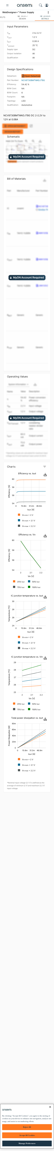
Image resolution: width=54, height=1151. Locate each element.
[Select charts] (44, 466)
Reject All (27, 1127)
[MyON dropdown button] (47, 5)
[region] (27, 1126)
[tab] (22, 17)
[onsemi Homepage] (25, 5)
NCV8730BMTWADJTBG (33, 80)
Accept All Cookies (27, 1135)
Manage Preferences (27, 1143)
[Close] (50, 1107)
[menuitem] (45, 474)
